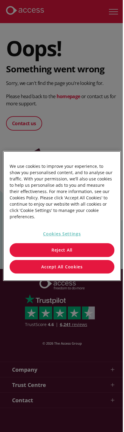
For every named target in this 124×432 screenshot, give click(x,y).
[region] (62, 216)
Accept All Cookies (62, 267)
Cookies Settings (62, 234)
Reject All (62, 250)
